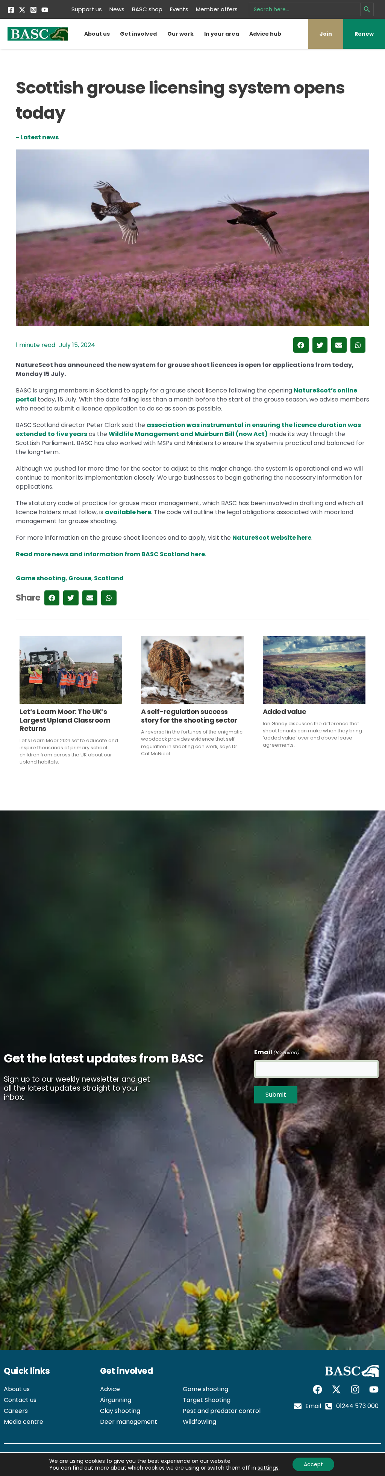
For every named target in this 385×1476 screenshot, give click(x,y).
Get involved (138, 34)
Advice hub (265, 34)
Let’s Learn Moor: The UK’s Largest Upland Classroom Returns (65, 720)
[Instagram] (33, 9)
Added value (284, 711)
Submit (275, 1094)
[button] (301, 345)
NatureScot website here (271, 537)
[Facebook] (11, 9)
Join (326, 34)
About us (97, 34)
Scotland (109, 578)
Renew (364, 34)
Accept (313, 1464)
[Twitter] (22, 9)
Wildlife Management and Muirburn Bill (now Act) (188, 434)
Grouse (79, 578)
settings (268, 1467)
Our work (180, 34)
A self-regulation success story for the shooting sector (189, 715)
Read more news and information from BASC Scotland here (111, 554)
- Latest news (37, 137)
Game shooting (41, 578)
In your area (221, 34)
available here (128, 512)
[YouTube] (44, 9)
